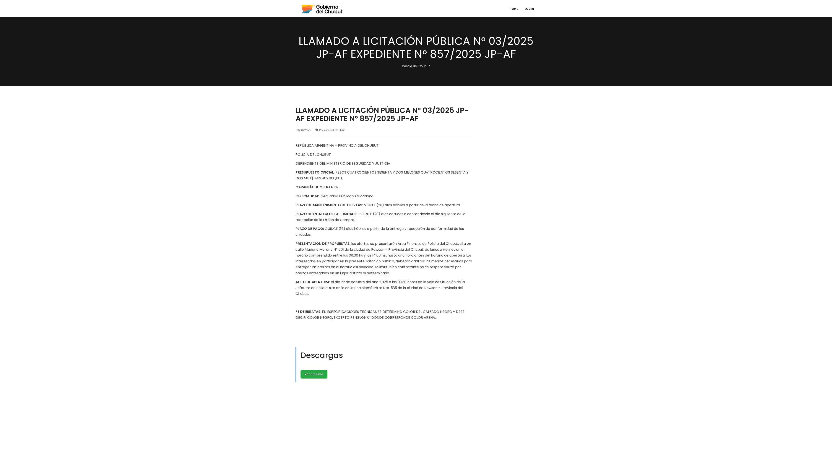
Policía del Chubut (332, 130)
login (529, 9)
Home (514, 9)
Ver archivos (314, 374)
